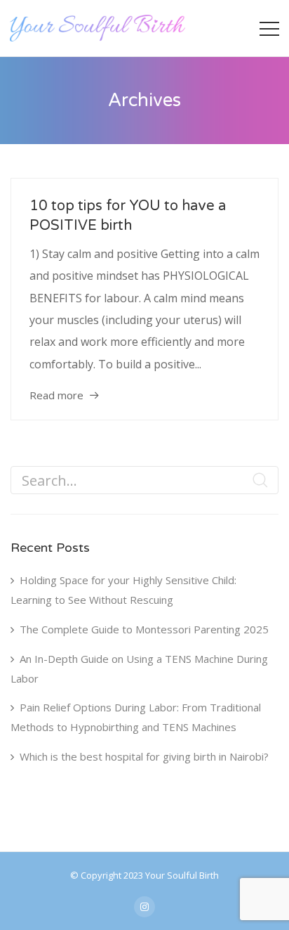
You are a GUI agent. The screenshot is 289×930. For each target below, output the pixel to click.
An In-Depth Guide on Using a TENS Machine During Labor (139, 668)
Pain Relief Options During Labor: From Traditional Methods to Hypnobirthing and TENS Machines (136, 717)
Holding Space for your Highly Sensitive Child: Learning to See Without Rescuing (123, 590)
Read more (56, 395)
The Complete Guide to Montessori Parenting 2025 (144, 629)
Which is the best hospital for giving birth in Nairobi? (144, 756)
